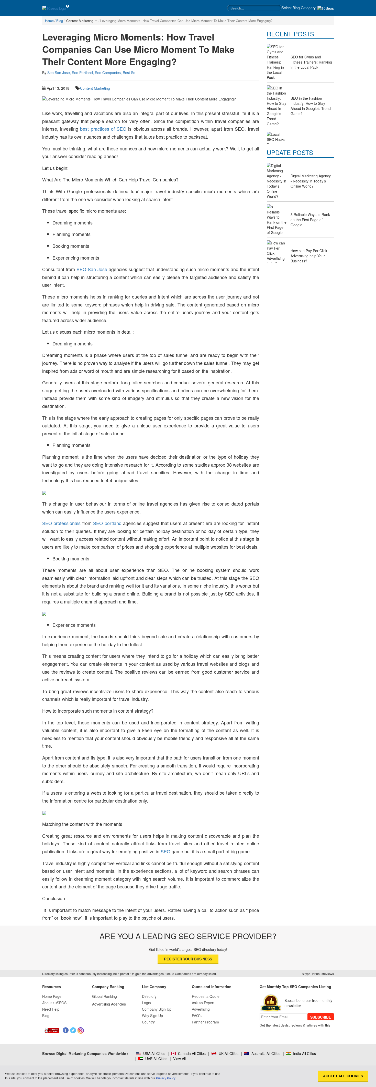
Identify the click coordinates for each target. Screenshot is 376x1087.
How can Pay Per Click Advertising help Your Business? (309, 255)
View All (179, 1058)
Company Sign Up (156, 1009)
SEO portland (107, 523)
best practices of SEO (103, 128)
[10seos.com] (54, 8)
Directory (149, 996)
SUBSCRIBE (320, 1017)
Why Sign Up (152, 1015)
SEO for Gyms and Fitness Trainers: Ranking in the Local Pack (311, 62)
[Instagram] (81, 1030)
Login (146, 1002)
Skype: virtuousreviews (318, 973)
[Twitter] (73, 1030)
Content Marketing (95, 88)
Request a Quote (205, 996)
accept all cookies (343, 1076)
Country (148, 1021)
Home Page (51, 996)
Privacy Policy (165, 1078)
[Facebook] (66, 1030)
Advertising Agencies (109, 1004)
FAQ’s (197, 1015)
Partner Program (205, 1021)
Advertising (201, 1009)
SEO (165, 851)
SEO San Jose (91, 269)
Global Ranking (104, 996)
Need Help (50, 1009)
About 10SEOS (54, 1002)
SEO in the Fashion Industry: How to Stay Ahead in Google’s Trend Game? (311, 106)
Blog (45, 1015)
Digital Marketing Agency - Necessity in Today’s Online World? (311, 181)
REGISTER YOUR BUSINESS (188, 958)
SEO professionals (61, 523)
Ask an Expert (203, 1002)
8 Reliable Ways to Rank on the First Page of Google (310, 219)
